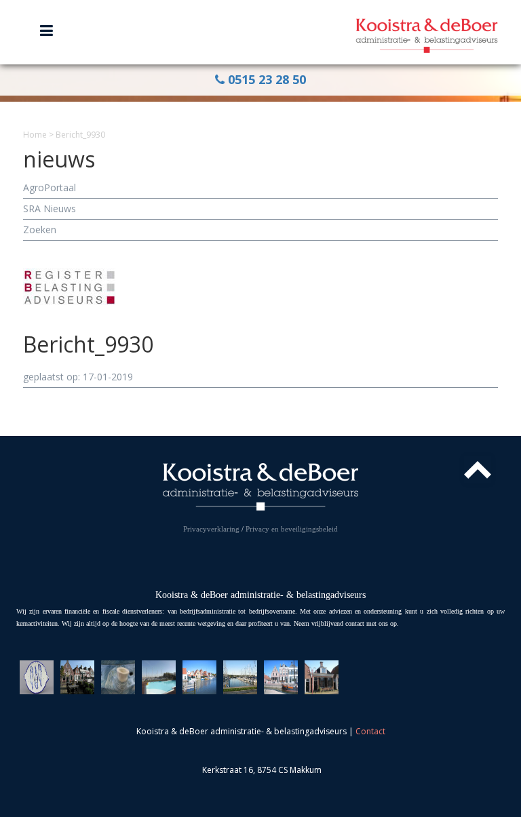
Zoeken (39, 229)
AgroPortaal (49, 187)
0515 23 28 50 (265, 79)
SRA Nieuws (49, 208)
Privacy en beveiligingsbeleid (292, 529)
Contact (370, 731)
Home (35, 134)
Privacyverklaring (211, 529)
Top (477, 469)
